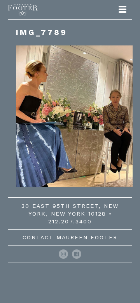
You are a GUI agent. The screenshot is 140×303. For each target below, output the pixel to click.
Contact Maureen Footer (70, 237)
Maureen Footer (23, 10)
